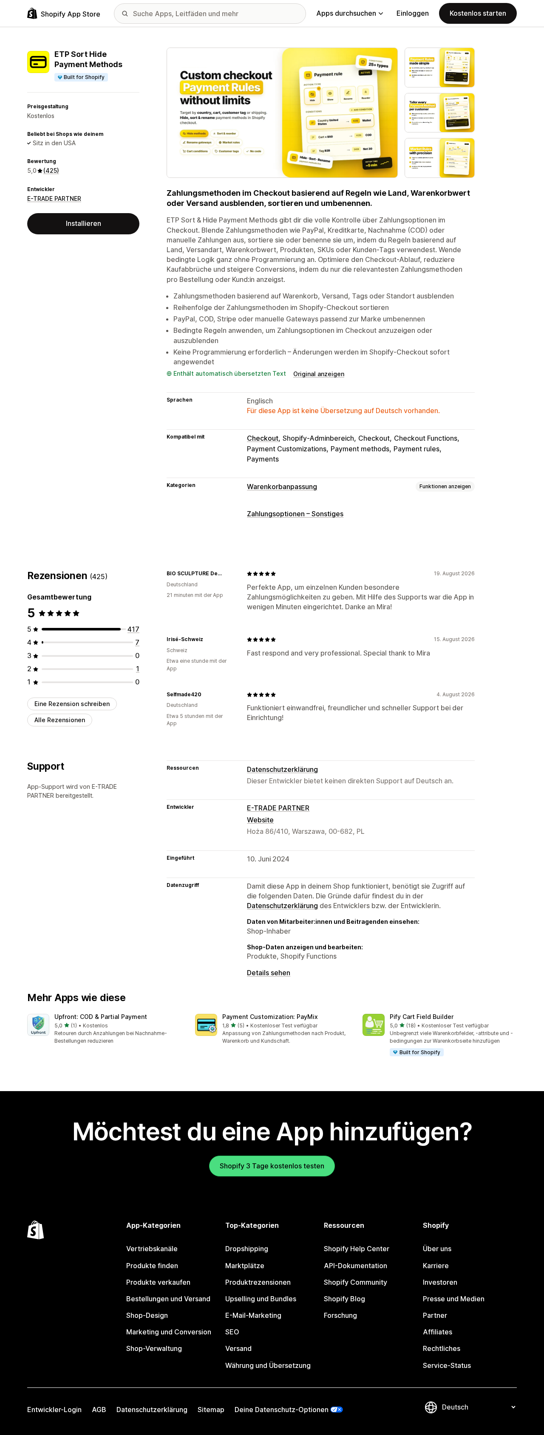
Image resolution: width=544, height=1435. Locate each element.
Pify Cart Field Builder (421, 1016)
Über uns (437, 1248)
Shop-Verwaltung (154, 1348)
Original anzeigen (318, 373)
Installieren (83, 223)
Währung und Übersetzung (268, 1365)
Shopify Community (355, 1282)
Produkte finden (152, 1265)
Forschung (340, 1315)
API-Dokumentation (355, 1265)
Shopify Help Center (356, 1248)
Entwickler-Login (54, 1409)
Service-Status (447, 1365)
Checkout (262, 438)
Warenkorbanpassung (282, 486)
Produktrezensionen (258, 1282)
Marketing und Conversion (168, 1332)
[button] (104, 1029)
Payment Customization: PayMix (270, 1016)
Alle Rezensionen (59, 719)
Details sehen (268, 972)
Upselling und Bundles (260, 1298)
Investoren (440, 1282)
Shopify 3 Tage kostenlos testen (272, 1166)
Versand (238, 1348)
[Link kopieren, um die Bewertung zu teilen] (230, 573)
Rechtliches (441, 1348)
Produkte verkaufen (158, 1282)
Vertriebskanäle (152, 1248)
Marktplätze (244, 1265)
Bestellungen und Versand (168, 1298)
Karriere (436, 1265)
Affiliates (437, 1332)
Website (260, 820)
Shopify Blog (344, 1298)
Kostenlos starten (478, 13)
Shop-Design (147, 1315)
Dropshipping (246, 1248)
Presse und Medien (453, 1298)
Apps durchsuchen (346, 13)
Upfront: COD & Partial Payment (100, 1016)
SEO (232, 1332)
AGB (99, 1409)
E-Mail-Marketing (253, 1315)
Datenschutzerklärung (282, 769)
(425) (51, 170)
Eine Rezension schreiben (72, 703)
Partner (435, 1315)
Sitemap (211, 1409)
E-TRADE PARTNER (54, 198)
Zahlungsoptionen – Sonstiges (295, 513)
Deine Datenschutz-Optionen (282, 1409)
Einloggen (413, 13)
